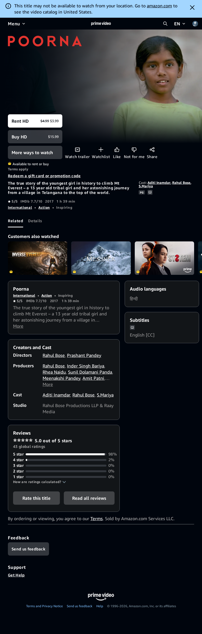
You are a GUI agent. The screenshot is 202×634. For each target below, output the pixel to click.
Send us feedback (79, 606)
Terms (96, 518)
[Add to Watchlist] (101, 149)
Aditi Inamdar (159, 182)
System (164, 258)
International (20, 207)
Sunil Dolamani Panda (90, 372)
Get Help (16, 575)
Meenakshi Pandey (61, 378)
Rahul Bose (181, 182)
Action (44, 207)
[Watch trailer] (77, 149)
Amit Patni (93, 378)
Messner (101, 258)
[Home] (101, 24)
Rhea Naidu (54, 372)
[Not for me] (134, 149)
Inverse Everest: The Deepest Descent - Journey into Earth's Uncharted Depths (37, 258)
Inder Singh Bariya (85, 366)
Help (99, 606)
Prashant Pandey (84, 355)
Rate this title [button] (36, 498)
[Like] (117, 149)
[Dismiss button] (192, 7)
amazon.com (159, 5)
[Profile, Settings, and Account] (195, 23)
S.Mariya (146, 186)
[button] (39, 482)
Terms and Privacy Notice (44, 606)
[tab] (15, 220)
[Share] (152, 149)
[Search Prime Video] (165, 23)
